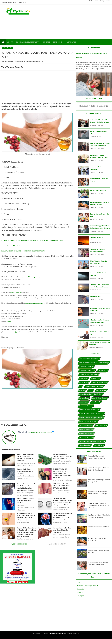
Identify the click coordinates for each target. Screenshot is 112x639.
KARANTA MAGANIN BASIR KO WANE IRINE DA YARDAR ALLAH (23, 251)
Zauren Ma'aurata (99, 445)
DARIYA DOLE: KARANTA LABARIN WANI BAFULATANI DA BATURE (98, 505)
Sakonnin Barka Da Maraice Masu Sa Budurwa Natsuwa (99, 286)
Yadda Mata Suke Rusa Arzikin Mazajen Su (97, 250)
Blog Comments (20, 544)
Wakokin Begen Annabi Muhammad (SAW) (91, 441)
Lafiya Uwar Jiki (7, 48)
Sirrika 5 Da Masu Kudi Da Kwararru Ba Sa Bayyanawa (99, 121)
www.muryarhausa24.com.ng (34, 303)
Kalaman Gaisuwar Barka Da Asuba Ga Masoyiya (99, 203)
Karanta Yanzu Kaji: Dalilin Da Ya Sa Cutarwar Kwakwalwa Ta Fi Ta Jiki (62, 515)
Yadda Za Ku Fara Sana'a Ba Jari (99, 333)
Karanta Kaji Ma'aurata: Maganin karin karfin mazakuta (25, 501)
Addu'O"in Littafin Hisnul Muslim (89, 359)
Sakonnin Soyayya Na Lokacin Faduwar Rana (97, 239)
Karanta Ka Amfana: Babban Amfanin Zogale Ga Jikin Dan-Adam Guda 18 (62, 456)
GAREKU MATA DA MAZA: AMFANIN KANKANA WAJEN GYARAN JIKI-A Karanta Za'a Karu (62, 473)
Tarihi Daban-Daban (101, 425)
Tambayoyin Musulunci (85, 425)
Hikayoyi (91, 390)
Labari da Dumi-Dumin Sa (99, 398)
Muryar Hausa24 (15, 292)
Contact (96, 1)
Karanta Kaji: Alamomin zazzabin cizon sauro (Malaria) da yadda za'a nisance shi (25, 458)
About (90, 1)
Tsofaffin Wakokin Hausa (86, 433)
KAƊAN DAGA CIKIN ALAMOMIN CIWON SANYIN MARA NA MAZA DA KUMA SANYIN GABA (32, 240)
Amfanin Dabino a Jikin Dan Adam (12, 246)
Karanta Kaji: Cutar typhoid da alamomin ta (25, 470)
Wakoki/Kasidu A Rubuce (86, 437)
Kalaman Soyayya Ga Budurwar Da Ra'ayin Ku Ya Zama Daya (99, 156)
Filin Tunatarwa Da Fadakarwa (94, 386)
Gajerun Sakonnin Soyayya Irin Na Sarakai (99, 344)
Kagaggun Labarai (101, 390)
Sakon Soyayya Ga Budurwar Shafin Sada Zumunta (99, 321)
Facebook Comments (57, 544)
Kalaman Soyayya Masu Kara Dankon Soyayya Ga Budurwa (100, 227)
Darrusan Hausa (95, 378)
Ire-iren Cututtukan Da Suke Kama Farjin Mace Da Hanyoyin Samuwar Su (26, 515)
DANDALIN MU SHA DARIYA (88, 374)
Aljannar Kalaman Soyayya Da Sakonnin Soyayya (93, 363)
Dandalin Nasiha (83, 378)
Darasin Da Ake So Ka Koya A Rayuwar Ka (100, 309)
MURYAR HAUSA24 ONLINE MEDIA (40, 432)
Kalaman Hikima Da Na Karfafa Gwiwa (90, 394)
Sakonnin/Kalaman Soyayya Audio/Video (91, 417)
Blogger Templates (54, 637)
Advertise (71, 42)
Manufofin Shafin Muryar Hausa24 (87, 585)
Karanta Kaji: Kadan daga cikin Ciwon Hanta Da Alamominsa (62, 530)
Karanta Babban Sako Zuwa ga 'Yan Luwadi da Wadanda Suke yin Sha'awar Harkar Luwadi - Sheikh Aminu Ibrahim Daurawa (26, 532)
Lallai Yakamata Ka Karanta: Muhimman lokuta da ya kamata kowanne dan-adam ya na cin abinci (62, 502)
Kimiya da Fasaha (83, 398)
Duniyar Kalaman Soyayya (28, 42)
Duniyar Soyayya (83, 382)
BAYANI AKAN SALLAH (86, 370)
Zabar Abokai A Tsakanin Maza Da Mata (98, 262)
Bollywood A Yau (102, 370)
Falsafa (80, 386)
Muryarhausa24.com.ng (27, 277)
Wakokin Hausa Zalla (85, 445)
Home (79, 582)
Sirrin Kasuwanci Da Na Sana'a (88, 421)
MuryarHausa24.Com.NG (57, 633)
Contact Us (80, 589)
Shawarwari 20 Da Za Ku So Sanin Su (99, 274)
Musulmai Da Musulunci (86, 406)
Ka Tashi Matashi (95, 296)
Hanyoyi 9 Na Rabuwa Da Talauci (98, 133)
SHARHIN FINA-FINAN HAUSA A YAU (91, 414)
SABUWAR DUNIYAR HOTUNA (89, 410)
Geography (80, 595)
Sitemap (108, 1)
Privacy (102, 1)
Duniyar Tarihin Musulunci (99, 382)
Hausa (9, 321)
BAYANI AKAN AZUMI (86, 366)
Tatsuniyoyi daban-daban (86, 429)
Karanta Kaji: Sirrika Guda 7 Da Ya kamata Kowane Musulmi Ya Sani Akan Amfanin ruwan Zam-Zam (26, 487)
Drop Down (58, 42)
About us (79, 592)
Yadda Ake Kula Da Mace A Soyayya (99, 180)
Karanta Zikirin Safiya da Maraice (98, 527)
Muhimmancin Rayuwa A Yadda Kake (98, 168)
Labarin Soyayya (83, 402)
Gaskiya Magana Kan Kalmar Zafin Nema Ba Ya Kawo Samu (100, 145)
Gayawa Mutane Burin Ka (98, 190)
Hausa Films (82, 390)
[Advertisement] (75, 22)
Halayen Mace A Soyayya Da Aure (99, 215)
